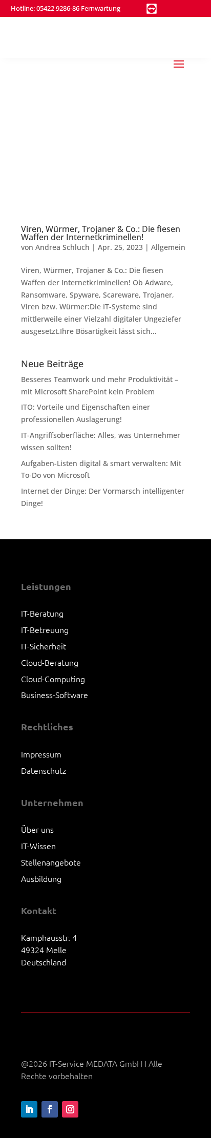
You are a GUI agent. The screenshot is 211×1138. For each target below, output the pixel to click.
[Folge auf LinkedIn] (29, 1109)
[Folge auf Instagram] (70, 1109)
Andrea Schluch (62, 247)
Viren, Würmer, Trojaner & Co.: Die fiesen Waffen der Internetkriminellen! (100, 233)
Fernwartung (100, 8)
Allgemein (168, 247)
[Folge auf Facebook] (49, 1109)
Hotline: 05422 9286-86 (45, 8)
